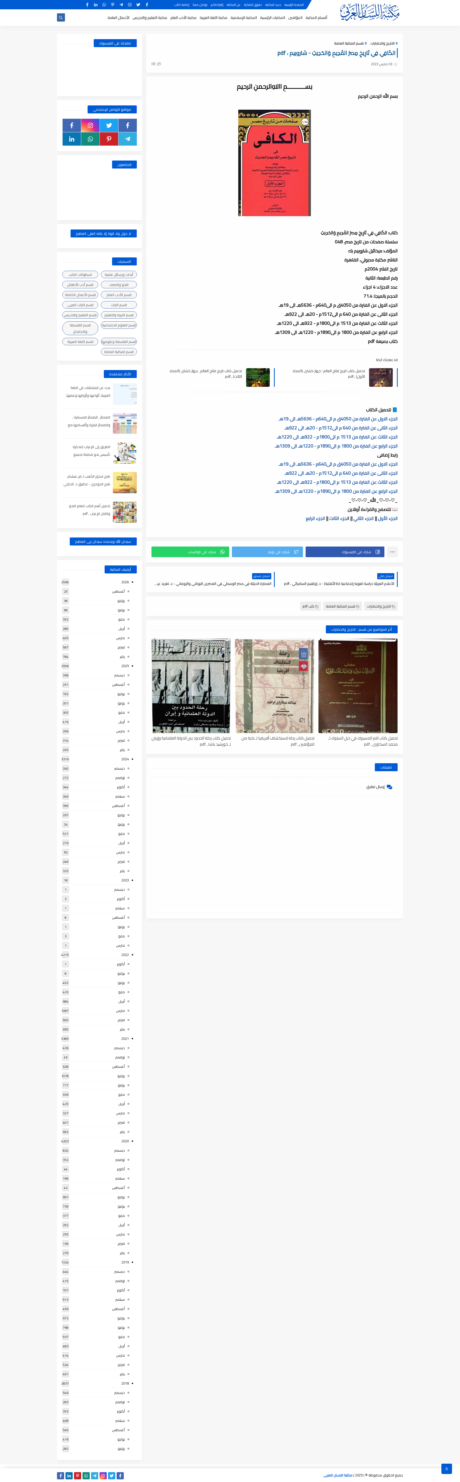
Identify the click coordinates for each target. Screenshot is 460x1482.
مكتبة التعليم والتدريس (150, 17)
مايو (121, 619)
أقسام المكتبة (316, 17)
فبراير (121, 647)
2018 (125, 1383)
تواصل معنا (200, 5)
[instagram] (129, 4)
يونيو (121, 610)
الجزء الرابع (315, 518)
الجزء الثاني (363, 518)
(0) (153, 63)
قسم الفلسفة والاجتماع (80, 328)
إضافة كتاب (181, 5)
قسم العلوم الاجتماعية (119, 325)
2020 (125, 1141)
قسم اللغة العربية (80, 341)
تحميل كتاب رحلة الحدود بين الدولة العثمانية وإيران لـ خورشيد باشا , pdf (191, 740)
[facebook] (146, 4)
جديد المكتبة (273, 5)
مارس (120, 638)
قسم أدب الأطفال (80, 284)
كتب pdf (308, 606)
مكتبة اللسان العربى (337, 1475)
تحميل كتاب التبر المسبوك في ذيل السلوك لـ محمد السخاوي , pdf (363, 740)
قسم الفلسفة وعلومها (119, 341)
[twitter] (138, 4)
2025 (125, 666)
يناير (122, 656)
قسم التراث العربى (80, 305)
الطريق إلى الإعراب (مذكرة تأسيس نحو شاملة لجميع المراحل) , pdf (91, 454)
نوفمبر (120, 777)
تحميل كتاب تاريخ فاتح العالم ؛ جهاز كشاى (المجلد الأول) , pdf (328, 373)
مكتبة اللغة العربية (213, 17)
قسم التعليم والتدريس (80, 315)
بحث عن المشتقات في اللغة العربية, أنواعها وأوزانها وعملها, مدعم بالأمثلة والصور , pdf (88, 395)
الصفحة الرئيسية (294, 5)
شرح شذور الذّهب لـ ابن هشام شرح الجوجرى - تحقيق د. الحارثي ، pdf (86, 484)
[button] (345, 552)
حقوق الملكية (253, 5)
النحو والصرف (119, 284)
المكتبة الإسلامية (244, 17)
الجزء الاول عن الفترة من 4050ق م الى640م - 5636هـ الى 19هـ (338, 418)
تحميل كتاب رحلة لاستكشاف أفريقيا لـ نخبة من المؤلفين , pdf (277, 740)
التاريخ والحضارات (382, 43)
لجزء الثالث (338, 518)
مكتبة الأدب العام (183, 17)
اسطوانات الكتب (80, 274)
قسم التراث (119, 305)
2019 (125, 1262)
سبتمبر (120, 796)
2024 (125, 759)
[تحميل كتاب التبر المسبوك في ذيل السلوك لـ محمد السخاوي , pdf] (358, 686)
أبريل (121, 628)
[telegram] (121, 4)
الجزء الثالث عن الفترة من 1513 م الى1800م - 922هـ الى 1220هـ (337, 437)
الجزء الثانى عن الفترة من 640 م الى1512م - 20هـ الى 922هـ (341, 428)
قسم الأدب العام (119, 295)
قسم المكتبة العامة (349, 43)
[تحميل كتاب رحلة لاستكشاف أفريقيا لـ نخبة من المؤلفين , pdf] (274, 686)
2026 (125, 582)
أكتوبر (121, 787)
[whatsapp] (104, 4)
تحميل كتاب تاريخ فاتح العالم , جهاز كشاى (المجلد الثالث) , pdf (205, 373)
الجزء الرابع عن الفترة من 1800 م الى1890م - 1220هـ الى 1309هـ (336, 446)
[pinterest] (112, 4)
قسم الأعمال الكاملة (80, 295)
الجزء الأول (388, 518)
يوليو (121, 600)
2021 (125, 1038)
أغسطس (118, 591)
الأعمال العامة (118, 17)
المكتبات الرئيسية (272, 17)
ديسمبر (119, 675)
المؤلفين (295, 17)
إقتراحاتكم (217, 5)
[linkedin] (95, 4)
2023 (125, 880)
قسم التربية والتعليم (119, 315)
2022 (125, 954)
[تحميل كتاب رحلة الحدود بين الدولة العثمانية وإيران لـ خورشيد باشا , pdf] (191, 686)
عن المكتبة (234, 5)
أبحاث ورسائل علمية (119, 274)
